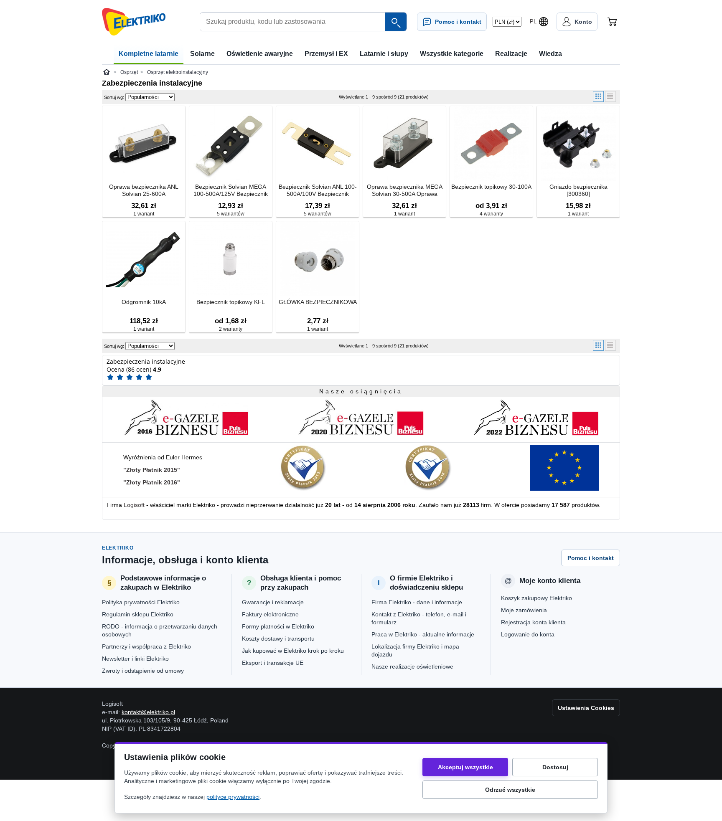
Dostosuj (555, 767)
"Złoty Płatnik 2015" (151, 469)
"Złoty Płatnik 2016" (151, 482)
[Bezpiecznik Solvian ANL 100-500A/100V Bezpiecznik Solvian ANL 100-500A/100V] (317, 144)
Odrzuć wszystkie (510, 789)
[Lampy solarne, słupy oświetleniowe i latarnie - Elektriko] (133, 22)
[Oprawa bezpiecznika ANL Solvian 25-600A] (143, 144)
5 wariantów (230, 214)
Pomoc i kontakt (590, 558)
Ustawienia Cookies (586, 707)
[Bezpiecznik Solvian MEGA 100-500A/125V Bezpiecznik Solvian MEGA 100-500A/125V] (230, 144)
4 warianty (491, 214)
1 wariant (143, 214)
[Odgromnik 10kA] (143, 259)
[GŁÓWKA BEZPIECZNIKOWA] (317, 259)
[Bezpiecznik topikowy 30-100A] (491, 144)
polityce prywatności (232, 796)
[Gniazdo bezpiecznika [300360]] (578, 144)
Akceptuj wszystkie (465, 767)
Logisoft (134, 505)
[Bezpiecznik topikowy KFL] (230, 259)
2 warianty (230, 329)
